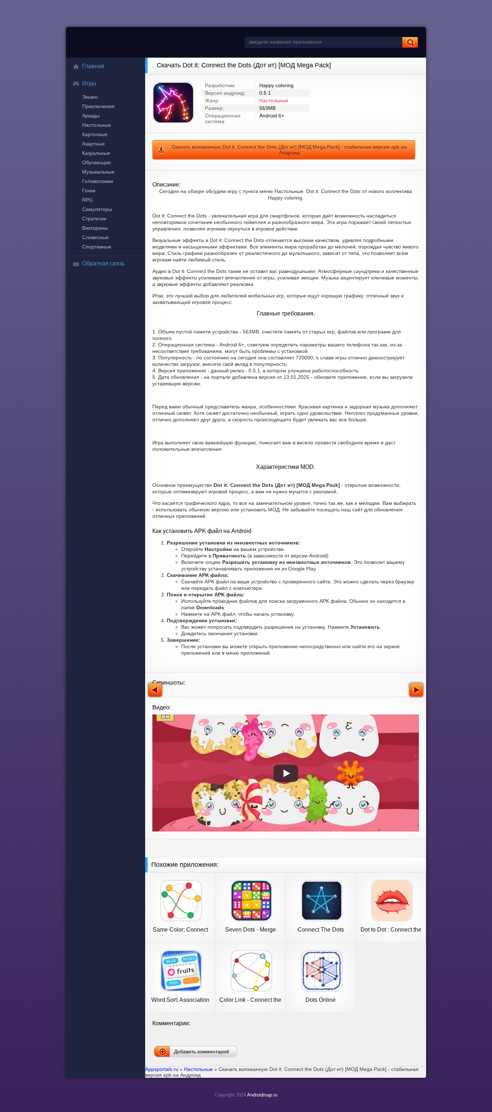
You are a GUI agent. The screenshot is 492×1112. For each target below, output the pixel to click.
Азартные (93, 144)
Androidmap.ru (262, 1095)
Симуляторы (97, 209)
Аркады (91, 115)
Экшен (90, 97)
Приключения (98, 106)
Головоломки (97, 181)
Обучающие (96, 162)
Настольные (96, 125)
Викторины (95, 228)
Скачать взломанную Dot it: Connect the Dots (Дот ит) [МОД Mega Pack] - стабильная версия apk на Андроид (289, 150)
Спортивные (96, 247)
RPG (87, 200)
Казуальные (96, 153)
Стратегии (94, 218)
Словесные (95, 237)
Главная (93, 66)
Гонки (88, 190)
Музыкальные (98, 172)
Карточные (95, 134)
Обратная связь (103, 263)
